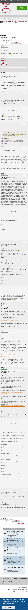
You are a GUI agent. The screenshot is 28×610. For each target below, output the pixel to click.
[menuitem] (27, 16)
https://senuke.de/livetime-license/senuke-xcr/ (12, 500)
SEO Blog (13, 596)
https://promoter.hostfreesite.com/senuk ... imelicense (11, 355)
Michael (2, 92)
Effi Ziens (2, 173)
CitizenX (6, 290)
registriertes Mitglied (16, 21)
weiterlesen (9, 536)
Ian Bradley (24, 587)
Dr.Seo (2, 330)
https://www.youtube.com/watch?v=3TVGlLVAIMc (13, 405)
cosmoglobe (3, 303)
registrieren (6, 21)
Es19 (1, 123)
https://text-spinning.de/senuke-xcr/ (10, 320)
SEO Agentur (7, 596)
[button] (11, 43)
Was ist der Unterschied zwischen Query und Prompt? (15, 566)
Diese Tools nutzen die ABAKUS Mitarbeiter (14, 539)
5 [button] (19, 42)
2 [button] (14, 42)
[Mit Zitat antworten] (24, 46)
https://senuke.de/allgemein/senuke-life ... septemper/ (11, 392)
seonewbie (3, 207)
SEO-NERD (3, 72)
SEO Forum (12, 0)
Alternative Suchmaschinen (15, 531)
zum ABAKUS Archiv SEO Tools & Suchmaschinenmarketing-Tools (13, 582)
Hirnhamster (3, 45)
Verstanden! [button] (8, 607)
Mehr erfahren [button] (10, 603)
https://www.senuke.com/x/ (7, 81)
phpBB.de (24, 591)
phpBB (12, 589)
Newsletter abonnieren (22, 8)
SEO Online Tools (20, 596)
